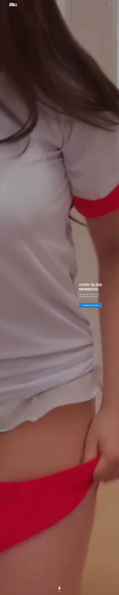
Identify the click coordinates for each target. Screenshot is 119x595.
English (106, 4)
